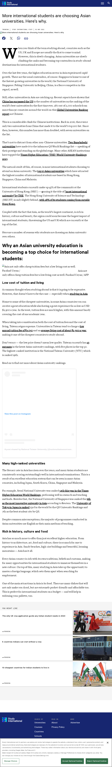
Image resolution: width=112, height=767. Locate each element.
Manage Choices (10, 761)
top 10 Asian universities (50, 171)
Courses (38, 727)
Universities (39, 722)
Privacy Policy (57, 727)
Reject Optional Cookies (97, 761)
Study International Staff (22, 29)
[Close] (108, 743)
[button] (102, 3)
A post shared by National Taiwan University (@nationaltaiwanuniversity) (40, 449)
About (54, 722)
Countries (39, 731)
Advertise (75, 722)
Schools (38, 736)
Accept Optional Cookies (72, 761)
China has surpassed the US (17, 101)
